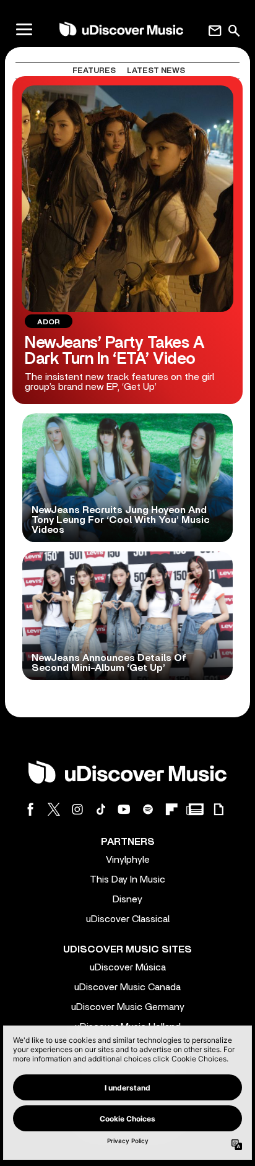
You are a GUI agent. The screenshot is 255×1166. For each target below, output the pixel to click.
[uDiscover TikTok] (101, 809)
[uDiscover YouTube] (124, 809)
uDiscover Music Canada (127, 987)
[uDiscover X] (54, 809)
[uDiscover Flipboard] (171, 809)
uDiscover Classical (128, 919)
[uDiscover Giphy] (218, 809)
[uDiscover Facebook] (30, 809)
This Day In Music (127, 879)
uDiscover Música (128, 967)
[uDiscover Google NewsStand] (195, 809)
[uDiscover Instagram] (77, 809)
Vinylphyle (128, 860)
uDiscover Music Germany (127, 1007)
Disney (127, 899)
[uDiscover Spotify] (148, 809)
